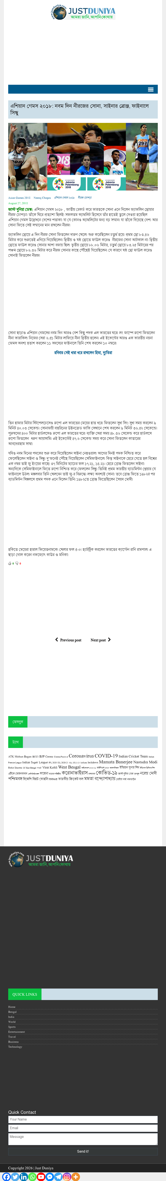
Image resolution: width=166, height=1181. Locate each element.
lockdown (93, 762)
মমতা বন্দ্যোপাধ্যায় (99, 778)
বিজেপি (27, 779)
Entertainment (16, 1031)
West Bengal (69, 766)
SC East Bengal (29, 768)
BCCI (35, 756)
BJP (42, 756)
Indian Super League (35, 762)
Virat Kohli (49, 767)
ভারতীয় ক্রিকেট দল (70, 779)
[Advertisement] (83, 50)
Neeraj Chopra (42, 197)
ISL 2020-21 (62, 762)
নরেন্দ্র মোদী (148, 773)
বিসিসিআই (53, 779)
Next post (98, 640)
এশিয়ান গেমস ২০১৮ (64, 197)
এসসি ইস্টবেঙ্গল (33, 774)
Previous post (70, 640)
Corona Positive (61, 757)
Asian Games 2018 (19, 197)
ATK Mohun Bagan (20, 756)
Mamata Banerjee (115, 761)
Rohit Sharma (15, 767)
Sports (12, 1026)
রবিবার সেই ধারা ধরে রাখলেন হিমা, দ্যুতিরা (83, 352)
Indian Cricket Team (133, 756)
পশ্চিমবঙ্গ (15, 778)
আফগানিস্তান (114, 768)
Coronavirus (81, 756)
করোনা (44, 773)
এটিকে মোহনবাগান (17, 773)
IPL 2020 (53, 762)
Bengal (12, 1011)
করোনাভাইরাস (75, 773)
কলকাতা (91, 773)
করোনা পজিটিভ (55, 774)
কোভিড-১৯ (106, 772)
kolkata (84, 762)
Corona (49, 756)
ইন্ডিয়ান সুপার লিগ (129, 767)
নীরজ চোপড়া (85, 197)
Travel (12, 1036)
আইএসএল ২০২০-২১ (88, 768)
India (11, 1016)
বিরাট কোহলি (40, 779)
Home (11, 1006)
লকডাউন (131, 779)
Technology (15, 1046)
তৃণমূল (136, 773)
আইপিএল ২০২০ (103, 767)
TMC (39, 768)
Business (13, 1041)
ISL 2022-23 (74, 762)
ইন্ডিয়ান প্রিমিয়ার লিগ (147, 768)
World (12, 1021)
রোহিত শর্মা (121, 779)
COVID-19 (106, 755)
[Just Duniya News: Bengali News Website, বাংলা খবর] (83, 12)
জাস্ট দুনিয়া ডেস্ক (125, 773)
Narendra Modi (145, 761)
